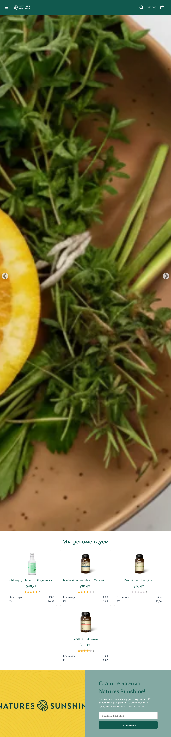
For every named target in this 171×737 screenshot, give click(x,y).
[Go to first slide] (166, 276)
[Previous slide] (5, 276)
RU (149, 7)
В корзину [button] (32, 600)
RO (154, 7)
